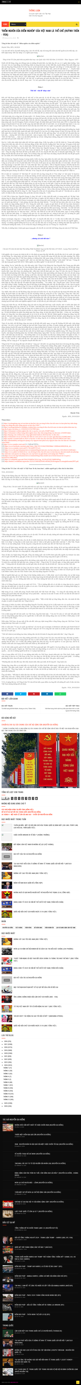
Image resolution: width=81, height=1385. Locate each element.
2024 (6, 1065)
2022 (6, 1059)
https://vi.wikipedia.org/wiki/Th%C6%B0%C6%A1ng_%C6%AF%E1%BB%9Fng (33, 459)
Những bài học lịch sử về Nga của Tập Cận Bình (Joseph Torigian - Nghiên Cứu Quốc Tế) (44, 1351)
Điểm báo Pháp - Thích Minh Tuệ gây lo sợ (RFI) (32, 1314)
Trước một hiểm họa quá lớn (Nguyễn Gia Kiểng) (33, 1134)
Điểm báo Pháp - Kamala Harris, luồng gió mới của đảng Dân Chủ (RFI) (41, 1276)
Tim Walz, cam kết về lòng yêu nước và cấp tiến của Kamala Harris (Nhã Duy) (44, 1285)
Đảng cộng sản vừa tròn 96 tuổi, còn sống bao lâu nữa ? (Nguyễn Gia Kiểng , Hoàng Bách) (46, 1174)
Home (5, 24)
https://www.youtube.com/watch (15, 444)
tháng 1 (6, 1068)
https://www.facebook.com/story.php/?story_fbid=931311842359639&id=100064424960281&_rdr (38, 446)
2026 (6, 1106)
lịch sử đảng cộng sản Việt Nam (65, 927)
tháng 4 (6, 1076)
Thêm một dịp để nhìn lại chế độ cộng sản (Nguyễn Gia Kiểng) (38, 1192)
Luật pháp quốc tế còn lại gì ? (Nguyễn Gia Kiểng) (33, 1211)
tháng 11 (6, 1096)
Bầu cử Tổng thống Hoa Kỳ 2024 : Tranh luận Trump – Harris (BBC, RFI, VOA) (44, 1237)
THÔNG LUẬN (34, 10)
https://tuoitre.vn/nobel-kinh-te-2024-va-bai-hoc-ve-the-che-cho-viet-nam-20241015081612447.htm (37, 438)
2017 (6, 1044)
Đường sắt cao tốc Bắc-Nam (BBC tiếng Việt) (31, 873)
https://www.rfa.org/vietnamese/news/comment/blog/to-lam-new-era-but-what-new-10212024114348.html (40, 450)
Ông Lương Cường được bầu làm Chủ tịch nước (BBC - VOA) (36, 997)
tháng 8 (6, 1088)
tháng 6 (6, 1082)
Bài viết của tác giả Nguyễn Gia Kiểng (28, 854)
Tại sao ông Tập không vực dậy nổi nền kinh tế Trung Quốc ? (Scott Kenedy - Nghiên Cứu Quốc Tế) (44, 1360)
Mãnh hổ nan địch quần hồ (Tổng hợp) (28, 883)
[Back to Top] (77, 1382)
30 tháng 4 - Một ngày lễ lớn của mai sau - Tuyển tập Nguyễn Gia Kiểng (27, 814)
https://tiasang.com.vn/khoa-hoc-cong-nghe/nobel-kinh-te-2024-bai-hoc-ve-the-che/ (31, 435)
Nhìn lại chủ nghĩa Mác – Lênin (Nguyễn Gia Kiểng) (34, 1182)
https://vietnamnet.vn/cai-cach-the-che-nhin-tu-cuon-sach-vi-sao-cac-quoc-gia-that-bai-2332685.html (37, 437)
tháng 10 (6, 1094)
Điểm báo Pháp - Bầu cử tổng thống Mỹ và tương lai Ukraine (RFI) (39, 1305)
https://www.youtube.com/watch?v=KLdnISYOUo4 (22, 448)
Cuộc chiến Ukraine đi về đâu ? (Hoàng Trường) (32, 835)
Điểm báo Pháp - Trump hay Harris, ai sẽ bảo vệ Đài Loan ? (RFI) (38, 1266)
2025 (6, 1103)
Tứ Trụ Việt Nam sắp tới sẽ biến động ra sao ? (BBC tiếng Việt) (37, 1006)
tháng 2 (6, 1070)
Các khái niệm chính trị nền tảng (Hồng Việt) (18, 809)
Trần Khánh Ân (49, 927)
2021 (6, 1056)
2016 (6, 1041)
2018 (6, 1047)
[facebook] (79, 2)
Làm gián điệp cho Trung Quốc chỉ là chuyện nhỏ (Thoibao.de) (38, 1331)
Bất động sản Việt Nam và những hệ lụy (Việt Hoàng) (34, 844)
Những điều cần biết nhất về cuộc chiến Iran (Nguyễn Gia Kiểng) (39, 1125)
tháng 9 (6, 1091)
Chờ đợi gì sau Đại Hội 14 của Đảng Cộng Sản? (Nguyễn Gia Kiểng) (39, 1202)
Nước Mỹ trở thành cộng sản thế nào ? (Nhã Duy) (33, 1247)
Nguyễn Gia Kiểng (8, 927)
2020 (6, 1053)
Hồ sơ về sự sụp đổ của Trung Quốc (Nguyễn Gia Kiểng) (21, 812)
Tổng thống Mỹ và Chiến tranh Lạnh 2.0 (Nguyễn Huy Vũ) (36, 1228)
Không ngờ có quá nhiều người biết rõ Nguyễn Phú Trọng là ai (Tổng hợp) (42, 892)
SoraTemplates (14, 1382)
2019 (6, 1050)
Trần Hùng (28, 927)
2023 (6, 1062)
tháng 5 (6, 1079)
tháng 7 (6, 1085)
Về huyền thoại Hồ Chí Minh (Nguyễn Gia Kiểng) (32, 1153)
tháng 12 (6, 1099)
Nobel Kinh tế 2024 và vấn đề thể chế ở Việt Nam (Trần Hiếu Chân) (38, 902)
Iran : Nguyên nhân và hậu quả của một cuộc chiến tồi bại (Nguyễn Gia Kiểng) (44, 1144)
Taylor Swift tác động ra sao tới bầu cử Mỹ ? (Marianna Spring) (38, 1016)
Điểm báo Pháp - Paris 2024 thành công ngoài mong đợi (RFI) (38, 1295)
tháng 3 (6, 1073)
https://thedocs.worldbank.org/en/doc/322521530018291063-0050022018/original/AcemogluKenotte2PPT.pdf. (42, 461)
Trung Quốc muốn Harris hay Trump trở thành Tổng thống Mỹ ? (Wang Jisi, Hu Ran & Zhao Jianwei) (45, 1258)
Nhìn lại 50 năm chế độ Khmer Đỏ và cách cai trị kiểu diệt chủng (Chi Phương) (43, 949)
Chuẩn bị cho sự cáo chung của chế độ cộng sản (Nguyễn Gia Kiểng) (30, 724)
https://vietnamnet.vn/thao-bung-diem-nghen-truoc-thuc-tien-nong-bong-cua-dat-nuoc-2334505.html (37, 433)
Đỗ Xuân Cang (38, 927)
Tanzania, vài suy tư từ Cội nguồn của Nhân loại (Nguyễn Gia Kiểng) (40, 1163)
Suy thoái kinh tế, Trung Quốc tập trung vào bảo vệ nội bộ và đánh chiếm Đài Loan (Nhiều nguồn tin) (46, 1370)
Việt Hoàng (19, 927)
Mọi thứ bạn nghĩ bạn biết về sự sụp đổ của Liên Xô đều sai (36, 987)
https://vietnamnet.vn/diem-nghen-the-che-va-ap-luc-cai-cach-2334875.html (29, 431)
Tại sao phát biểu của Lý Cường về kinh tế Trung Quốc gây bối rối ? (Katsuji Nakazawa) (44, 1341)
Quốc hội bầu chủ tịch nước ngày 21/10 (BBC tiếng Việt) (35, 911)
